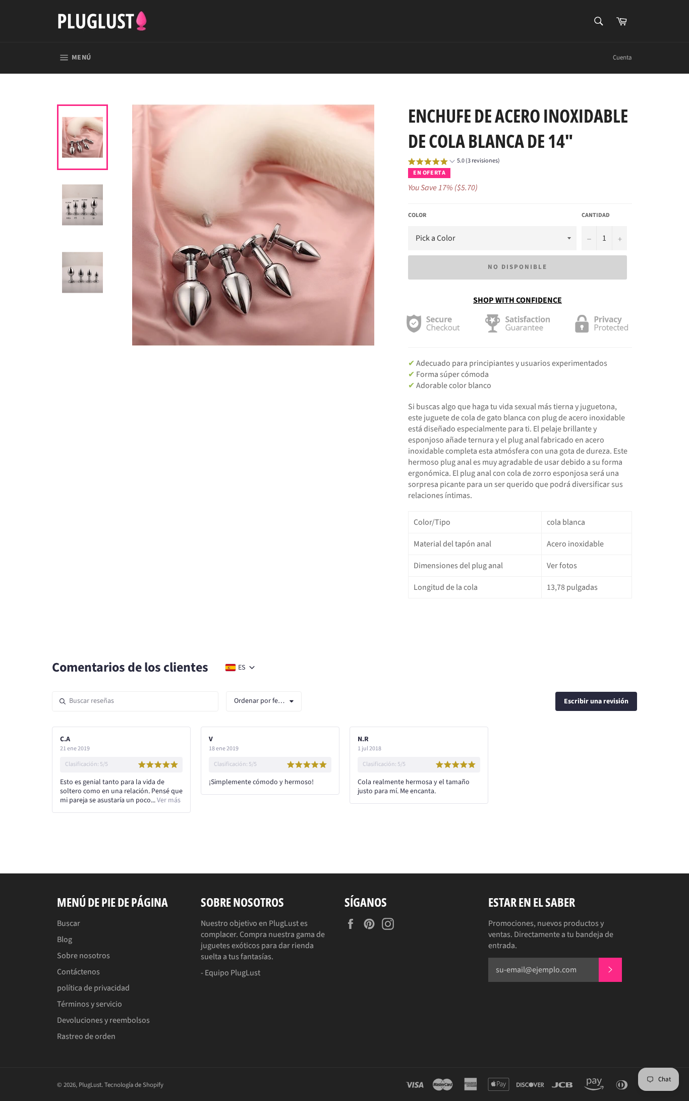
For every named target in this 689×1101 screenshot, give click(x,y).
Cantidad (596, 215)
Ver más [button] (168, 800)
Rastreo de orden (86, 1036)
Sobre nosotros (83, 955)
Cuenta (622, 57)
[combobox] (264, 701)
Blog (64, 939)
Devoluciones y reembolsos (103, 1020)
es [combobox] (241, 667)
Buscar (68, 923)
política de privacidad (93, 988)
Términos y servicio (89, 1004)
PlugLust (90, 1084)
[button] (454, 162)
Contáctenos (78, 971)
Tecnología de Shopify (133, 1084)
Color (417, 215)
